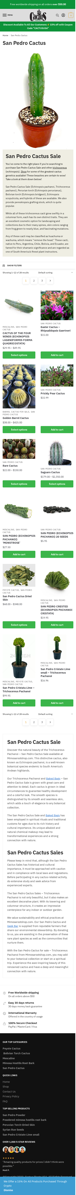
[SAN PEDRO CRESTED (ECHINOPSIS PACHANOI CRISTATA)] (57, 580)
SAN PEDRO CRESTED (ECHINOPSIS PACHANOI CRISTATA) (56, 610)
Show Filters (14, 265)
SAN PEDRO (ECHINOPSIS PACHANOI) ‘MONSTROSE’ (19, 539)
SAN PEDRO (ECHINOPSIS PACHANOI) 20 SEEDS (57, 534)
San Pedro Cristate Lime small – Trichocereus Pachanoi (55, 672)
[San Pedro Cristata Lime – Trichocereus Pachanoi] (19, 656)
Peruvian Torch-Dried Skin (19, 1124)
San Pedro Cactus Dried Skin (17, 598)
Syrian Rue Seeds (13, 1129)
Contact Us (9, 1091)
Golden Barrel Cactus (16, 418)
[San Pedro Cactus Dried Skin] (19, 575)
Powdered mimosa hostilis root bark (24, 1120)
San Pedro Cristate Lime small (21, 1134)
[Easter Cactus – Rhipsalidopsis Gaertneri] (57, 305)
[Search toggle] (57, 15)
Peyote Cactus (11, 590)
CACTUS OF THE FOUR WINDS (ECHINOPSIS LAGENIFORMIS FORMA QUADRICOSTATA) (17, 338)
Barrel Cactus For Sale (16, 412)
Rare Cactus (10, 465)
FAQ (5, 1101)
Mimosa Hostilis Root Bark (18, 1063)
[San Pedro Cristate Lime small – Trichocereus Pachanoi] (57, 647)
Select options (19, 355)
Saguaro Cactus (50, 472)
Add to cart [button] (57, 355)
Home (5, 35)
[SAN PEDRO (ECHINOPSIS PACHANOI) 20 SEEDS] (57, 509)
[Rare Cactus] (19, 449)
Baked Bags (53, 778)
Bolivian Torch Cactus (16, 1053)
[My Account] (63, 15)
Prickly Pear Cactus (53, 393)
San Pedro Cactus (51, 323)
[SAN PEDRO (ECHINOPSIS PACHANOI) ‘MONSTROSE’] (19, 509)
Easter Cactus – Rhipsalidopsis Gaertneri (56, 328)
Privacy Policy (11, 1096)
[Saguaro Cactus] (57, 452)
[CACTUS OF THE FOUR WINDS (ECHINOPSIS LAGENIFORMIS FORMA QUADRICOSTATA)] (19, 307)
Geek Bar (12, 926)
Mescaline (8, 327)
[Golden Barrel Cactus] (19, 386)
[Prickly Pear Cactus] (57, 375)
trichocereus (60, 167)
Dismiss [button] (8, 1190)
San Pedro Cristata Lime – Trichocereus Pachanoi (18, 689)
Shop (24, 171)
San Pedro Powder (14, 1115)
